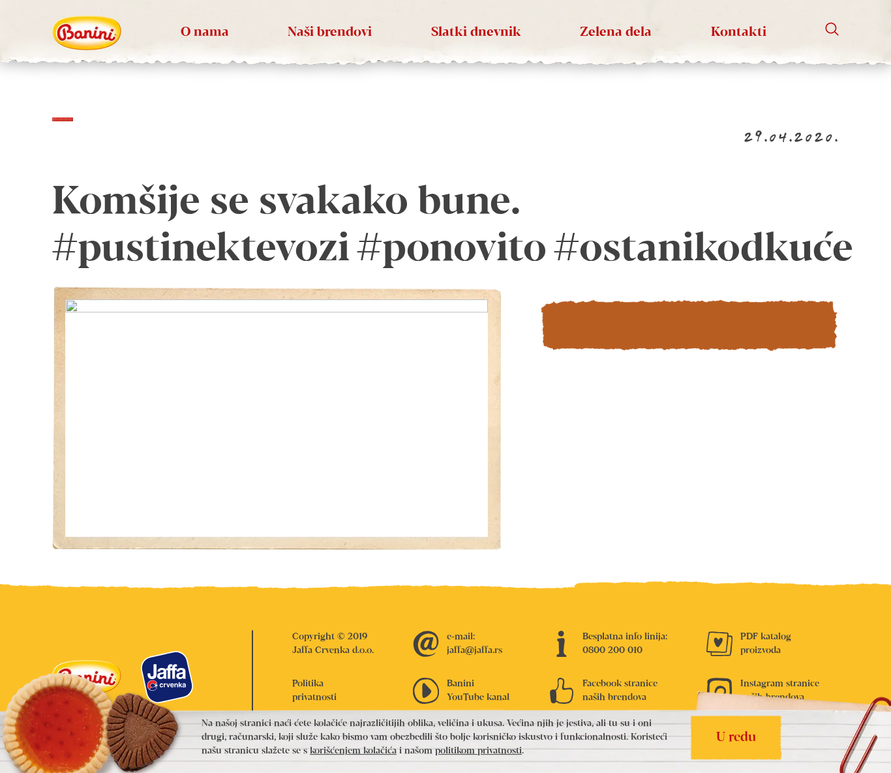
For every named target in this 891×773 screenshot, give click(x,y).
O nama (205, 32)
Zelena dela (616, 32)
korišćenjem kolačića (353, 751)
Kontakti (738, 32)
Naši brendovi (330, 32)
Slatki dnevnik (476, 32)
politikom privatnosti (478, 751)
